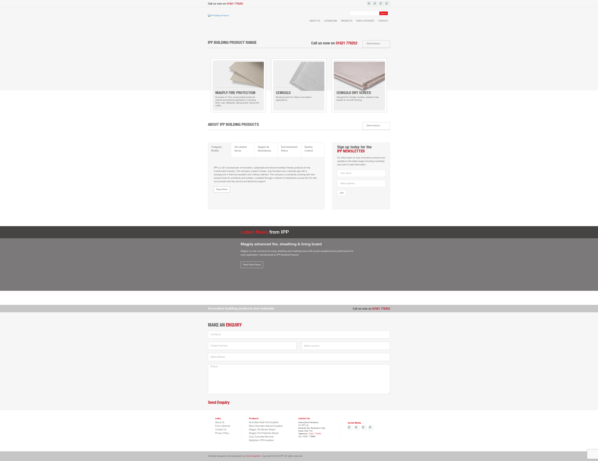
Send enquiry (373, 44)
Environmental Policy (289, 148)
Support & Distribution (264, 148)
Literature (330, 21)
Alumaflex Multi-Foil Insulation (264, 422)
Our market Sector (240, 148)
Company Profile (216, 148)
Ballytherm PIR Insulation (261, 440)
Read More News (252, 265)
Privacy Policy (222, 433)
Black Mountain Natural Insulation (266, 426)
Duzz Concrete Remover (261, 437)
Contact (383, 21)
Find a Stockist (365, 21)
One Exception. (253, 456)
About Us (314, 21)
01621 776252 (235, 3)
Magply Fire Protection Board (263, 433)
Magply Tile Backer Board (262, 430)
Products (346, 21)
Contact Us (220, 430)
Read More (222, 189)
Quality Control (308, 148)
